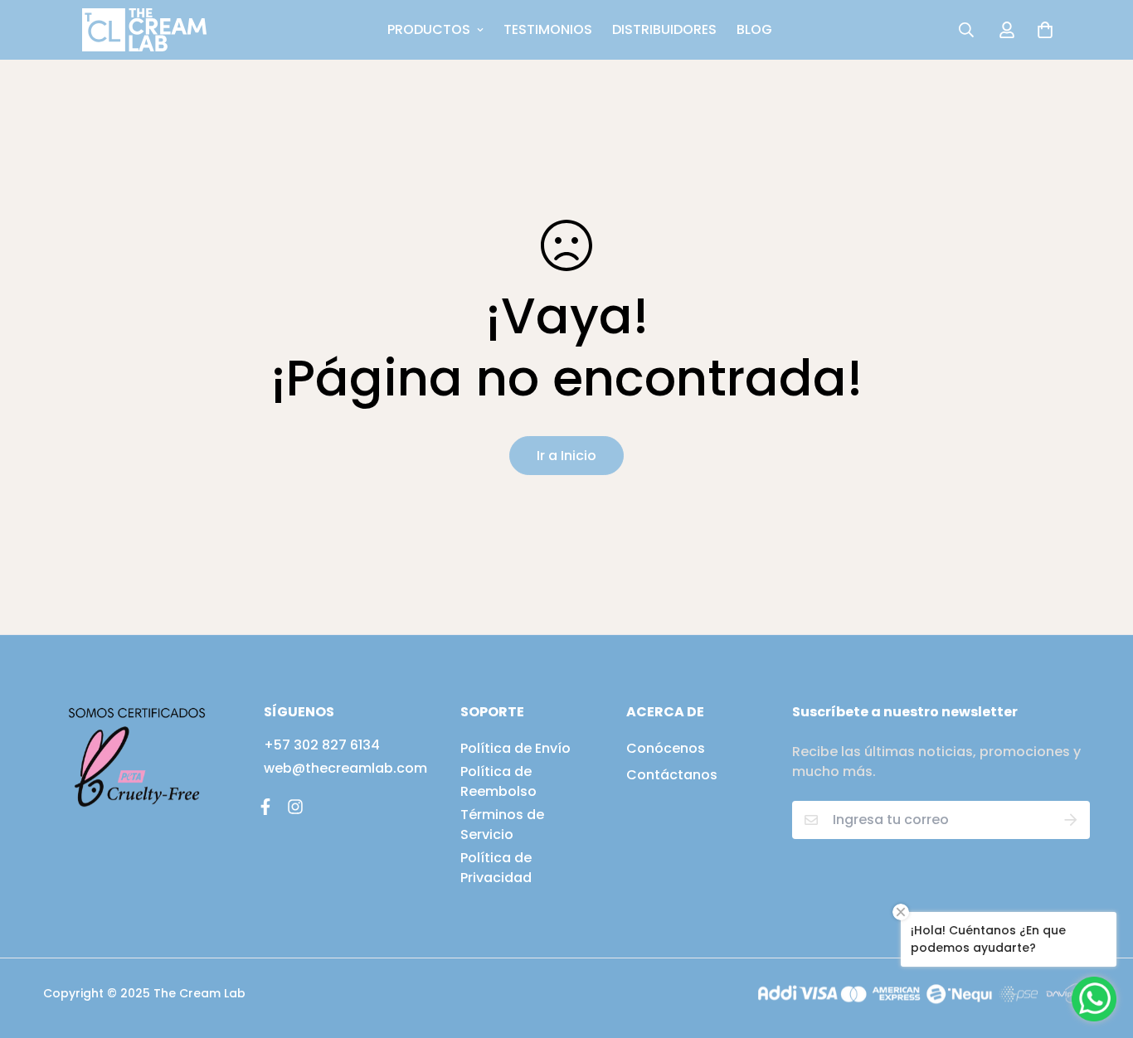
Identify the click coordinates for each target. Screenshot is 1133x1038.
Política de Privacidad (496, 867)
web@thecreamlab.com (345, 768)
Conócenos (665, 748)
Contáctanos (671, 774)
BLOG (754, 29)
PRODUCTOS (428, 29)
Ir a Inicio (566, 455)
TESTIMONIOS (547, 29)
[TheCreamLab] (144, 30)
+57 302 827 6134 (322, 744)
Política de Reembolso (498, 781)
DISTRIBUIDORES (664, 29)
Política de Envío (515, 748)
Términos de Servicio (502, 824)
